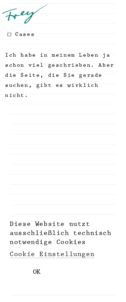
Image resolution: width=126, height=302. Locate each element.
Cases (25, 34)
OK (36, 272)
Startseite (28, 13)
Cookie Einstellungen (52, 254)
